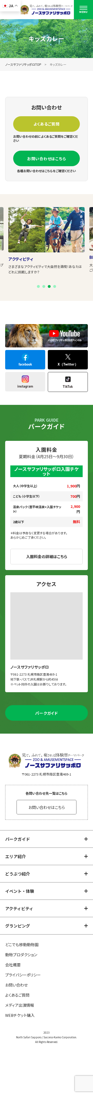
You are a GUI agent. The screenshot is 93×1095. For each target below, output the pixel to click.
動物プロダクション (21, 954)
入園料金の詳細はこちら (46, 556)
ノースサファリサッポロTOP (23, 64)
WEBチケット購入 (20, 1015)
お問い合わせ (16, 985)
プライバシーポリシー (23, 974)
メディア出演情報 (19, 1005)
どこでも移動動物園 (21, 944)
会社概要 (13, 964)
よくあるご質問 (46, 124)
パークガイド (46, 713)
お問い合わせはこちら (46, 158)
